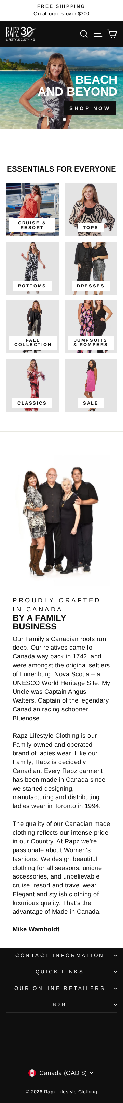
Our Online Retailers (59, 988)
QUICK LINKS (60, 972)
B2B (60, 1004)
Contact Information (60, 955)
